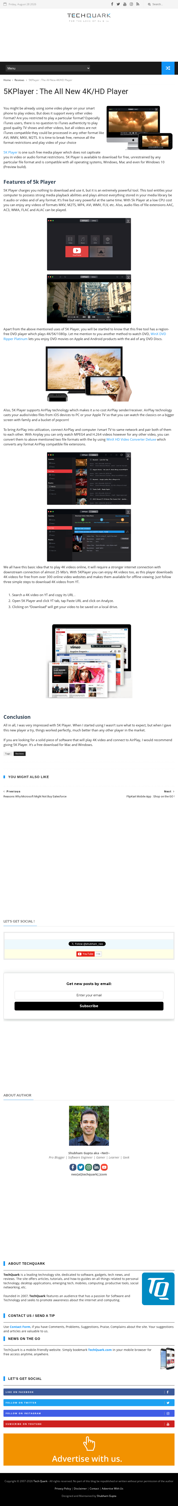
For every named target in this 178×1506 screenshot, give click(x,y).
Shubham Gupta (106, 1496)
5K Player (10, 152)
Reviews (20, 80)
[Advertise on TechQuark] (88, 1464)
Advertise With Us (112, 1488)
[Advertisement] (89, 48)
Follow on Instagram (23, 1413)
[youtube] (125, 4)
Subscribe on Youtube (24, 1423)
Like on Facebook (20, 1392)
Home (7, 80)
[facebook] (112, 4)
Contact (94, 1488)
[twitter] (118, 4)
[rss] (137, 4)
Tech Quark (40, 1481)
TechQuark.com (100, 1350)
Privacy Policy (63, 1488)
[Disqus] (88, 858)
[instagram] (131, 4)
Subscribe (89, 1006)
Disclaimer (80, 1488)
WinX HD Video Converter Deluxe (131, 439)
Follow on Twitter (21, 1402)
